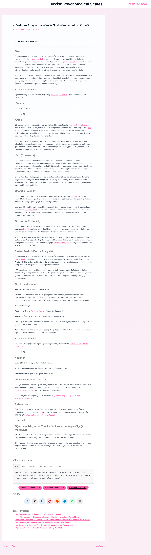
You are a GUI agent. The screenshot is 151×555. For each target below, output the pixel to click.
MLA (23, 466)
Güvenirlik (63, 95)
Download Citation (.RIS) (30, 488)
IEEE (51, 466)
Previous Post (8, 546)
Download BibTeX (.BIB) (54, 488)
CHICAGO (32, 466)
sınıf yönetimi (37, 59)
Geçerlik (54, 95)
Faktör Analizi (30, 210)
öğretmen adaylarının (70, 62)
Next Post (100, 546)
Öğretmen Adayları (38, 311)
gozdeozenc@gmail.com (24, 390)
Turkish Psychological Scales (75, 4)
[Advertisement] (130, 30)
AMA (59, 466)
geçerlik (74, 196)
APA (16, 466)
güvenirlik (26, 229)
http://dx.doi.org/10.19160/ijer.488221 (40, 415)
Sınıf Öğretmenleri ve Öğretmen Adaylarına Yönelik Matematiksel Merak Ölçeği (47, 517)
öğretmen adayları (61, 243)
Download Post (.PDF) (77, 488)
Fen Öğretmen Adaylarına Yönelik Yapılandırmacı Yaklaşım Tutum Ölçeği (44, 525)
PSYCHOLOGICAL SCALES (136, 4)
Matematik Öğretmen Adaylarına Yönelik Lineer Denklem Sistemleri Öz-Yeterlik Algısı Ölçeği (52, 520)
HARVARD (43, 466)
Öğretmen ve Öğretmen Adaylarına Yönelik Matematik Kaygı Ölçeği (42, 522)
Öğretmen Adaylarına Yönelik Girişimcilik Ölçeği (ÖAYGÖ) (38, 528)
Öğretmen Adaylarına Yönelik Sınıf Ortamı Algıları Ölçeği (38, 514)
